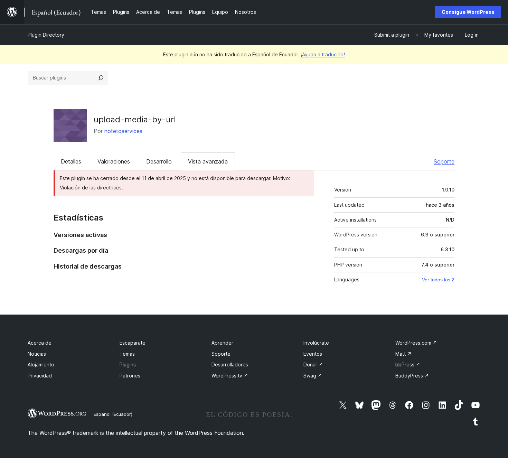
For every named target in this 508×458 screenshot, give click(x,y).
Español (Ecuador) (113, 414)
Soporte (444, 161)
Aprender (222, 343)
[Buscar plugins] (101, 78)
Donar (313, 364)
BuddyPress (412, 375)
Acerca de (39, 343)
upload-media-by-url (135, 119)
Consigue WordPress (468, 12)
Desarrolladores (229, 364)
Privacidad (40, 375)
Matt (403, 354)
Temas (127, 354)
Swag (312, 375)
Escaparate (132, 343)
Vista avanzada (208, 161)
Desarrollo (159, 161)
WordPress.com (416, 343)
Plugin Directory (46, 35)
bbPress (407, 364)
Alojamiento (41, 364)
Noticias (37, 354)
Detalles (71, 161)
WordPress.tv (229, 375)
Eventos (312, 354)
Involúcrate (316, 343)
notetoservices (123, 131)
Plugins (128, 364)
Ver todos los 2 (438, 279)
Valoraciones (113, 161)
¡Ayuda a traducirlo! (323, 54)
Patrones (130, 375)
